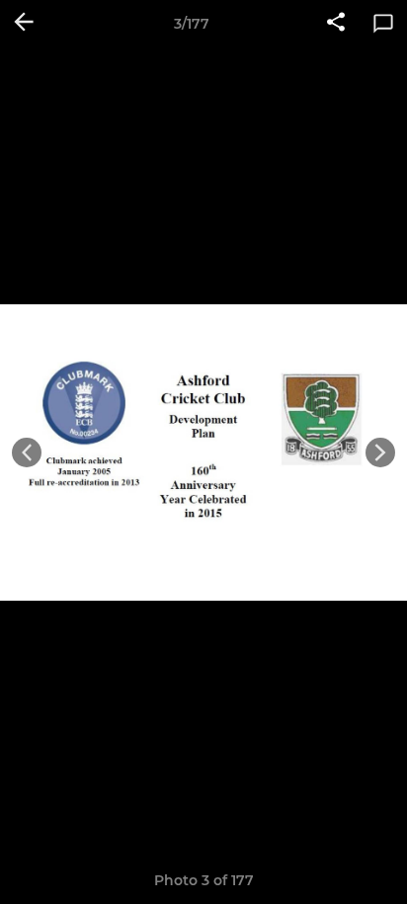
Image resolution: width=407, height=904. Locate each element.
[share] (336, 24)
